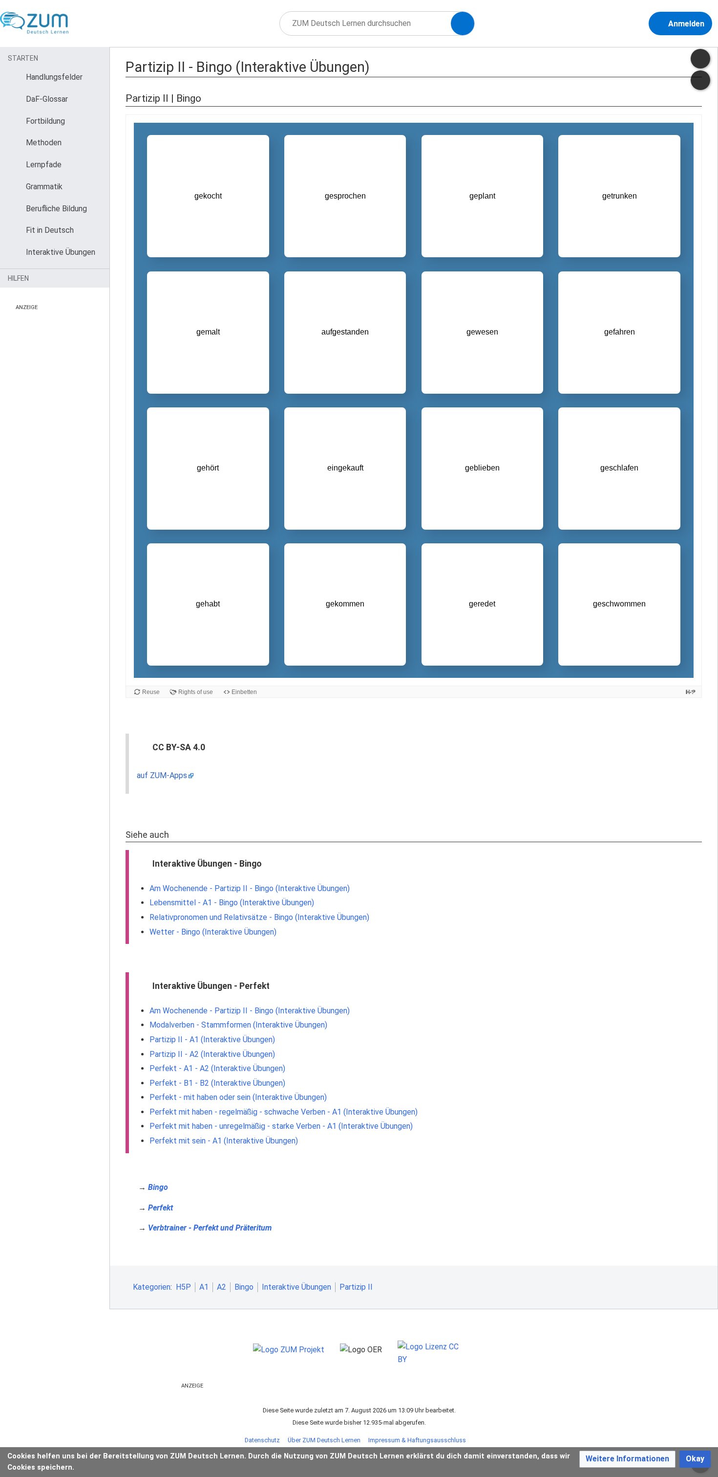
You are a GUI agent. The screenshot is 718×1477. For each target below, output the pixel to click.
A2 (221, 1287)
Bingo (158, 1187)
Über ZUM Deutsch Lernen (324, 1440)
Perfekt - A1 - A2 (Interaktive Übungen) (217, 1068)
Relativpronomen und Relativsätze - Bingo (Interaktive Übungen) (259, 917)
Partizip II (356, 1287)
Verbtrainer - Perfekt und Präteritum (210, 1227)
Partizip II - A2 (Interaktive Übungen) (212, 1054)
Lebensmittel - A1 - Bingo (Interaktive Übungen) (231, 902)
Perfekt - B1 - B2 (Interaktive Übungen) (217, 1083)
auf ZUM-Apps (162, 775)
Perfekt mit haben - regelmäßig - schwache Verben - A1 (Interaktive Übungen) (283, 1112)
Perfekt (160, 1207)
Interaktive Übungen (296, 1287)
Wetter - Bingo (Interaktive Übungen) (212, 932)
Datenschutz (262, 1440)
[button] (627, 1459)
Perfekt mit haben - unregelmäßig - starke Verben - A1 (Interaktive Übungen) (281, 1126)
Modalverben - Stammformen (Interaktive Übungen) (238, 1024)
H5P (183, 1287)
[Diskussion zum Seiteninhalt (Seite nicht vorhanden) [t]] (700, 58)
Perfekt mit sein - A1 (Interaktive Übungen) (223, 1140)
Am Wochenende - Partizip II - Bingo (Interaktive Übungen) (249, 888)
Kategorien (151, 1287)
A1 (204, 1287)
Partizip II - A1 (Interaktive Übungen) (212, 1039)
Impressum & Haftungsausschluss (417, 1440)
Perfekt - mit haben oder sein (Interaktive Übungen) (238, 1097)
